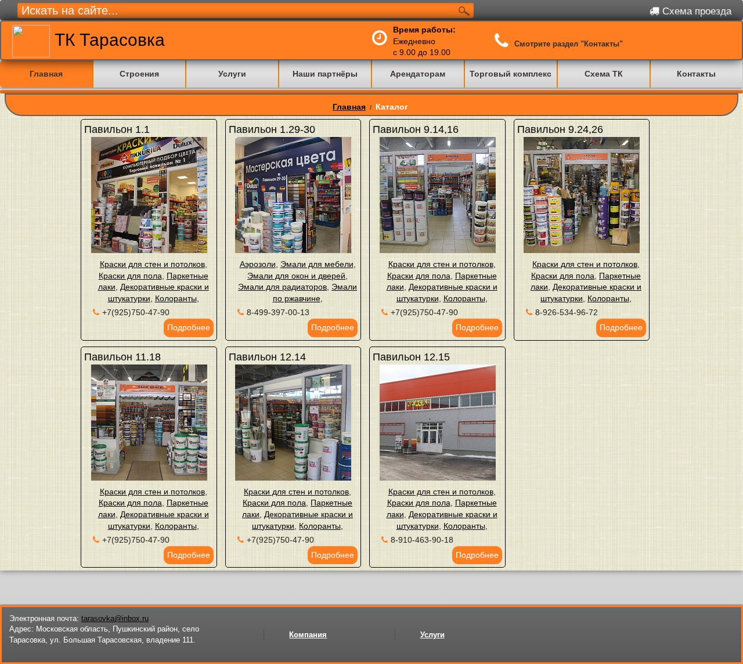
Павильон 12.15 (411, 357)
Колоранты (176, 298)
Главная (349, 106)
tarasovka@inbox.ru (115, 618)
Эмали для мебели (317, 264)
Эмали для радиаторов (282, 286)
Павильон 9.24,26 (560, 129)
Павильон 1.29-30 (272, 129)
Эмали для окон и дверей (296, 275)
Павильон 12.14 (267, 357)
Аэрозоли (258, 264)
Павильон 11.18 (122, 357)
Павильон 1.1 (117, 129)
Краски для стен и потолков (152, 264)
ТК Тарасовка (107, 39)
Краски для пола (130, 275)
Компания (308, 634)
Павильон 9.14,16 (416, 129)
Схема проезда (695, 11)
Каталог (392, 106)
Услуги (432, 634)
